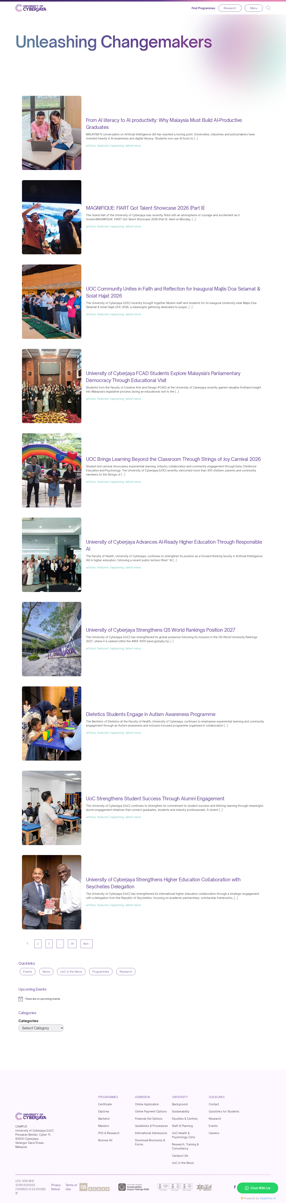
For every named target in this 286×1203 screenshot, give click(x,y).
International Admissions (151, 1133)
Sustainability (180, 1111)
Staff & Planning (182, 1125)
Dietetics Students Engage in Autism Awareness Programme (151, 714)
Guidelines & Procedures (151, 1125)
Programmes (100, 971)
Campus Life (180, 1155)
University (180, 1097)
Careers (214, 1133)
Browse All (105, 1140)
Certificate (105, 1104)
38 (72, 943)
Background (180, 1104)
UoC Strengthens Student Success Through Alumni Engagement (155, 798)
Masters (103, 1125)
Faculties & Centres (185, 1118)
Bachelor (104, 1118)
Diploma (103, 1111)
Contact (214, 1104)
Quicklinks (217, 1097)
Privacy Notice (56, 1187)
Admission (142, 1097)
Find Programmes (203, 8)
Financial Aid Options (148, 1118)
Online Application (147, 1104)
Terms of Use (71, 1187)
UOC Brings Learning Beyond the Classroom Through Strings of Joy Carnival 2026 (173, 459)
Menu (253, 8)
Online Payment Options (151, 1111)
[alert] (39, 999)
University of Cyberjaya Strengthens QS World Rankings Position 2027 (160, 630)
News (46, 971)
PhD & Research (108, 1133)
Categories (28, 1021)
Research (230, 8)
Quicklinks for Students (224, 1111)
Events (27, 971)
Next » (86, 943)
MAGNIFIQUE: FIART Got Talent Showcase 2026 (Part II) (145, 208)
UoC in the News (71, 971)
